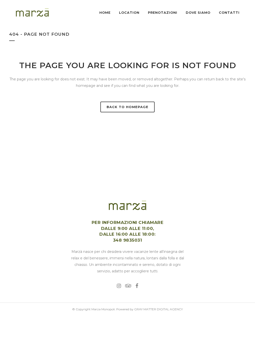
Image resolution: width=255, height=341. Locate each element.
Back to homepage (127, 107)
